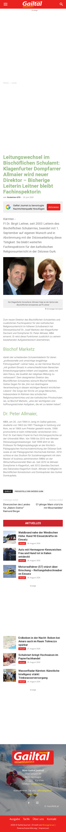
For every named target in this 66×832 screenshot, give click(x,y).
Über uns (38, 819)
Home (6, 82)
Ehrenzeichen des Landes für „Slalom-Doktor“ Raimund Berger (16, 508)
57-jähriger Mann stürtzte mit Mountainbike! (49, 506)
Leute (14, 82)
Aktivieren (53, 207)
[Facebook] (28, 803)
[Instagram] (37, 803)
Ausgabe (15, 819)
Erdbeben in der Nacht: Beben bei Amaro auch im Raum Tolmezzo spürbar (39, 641)
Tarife (26, 819)
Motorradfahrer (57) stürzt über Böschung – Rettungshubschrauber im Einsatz (40, 570)
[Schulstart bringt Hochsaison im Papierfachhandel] (9, 659)
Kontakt (51, 819)
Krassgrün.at (48, 825)
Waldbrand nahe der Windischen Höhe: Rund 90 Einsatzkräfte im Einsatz (38, 536)
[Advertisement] (33, 45)
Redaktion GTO (14, 197)
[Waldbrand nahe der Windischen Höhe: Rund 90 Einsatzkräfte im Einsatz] (9, 537)
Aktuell (22, 543)
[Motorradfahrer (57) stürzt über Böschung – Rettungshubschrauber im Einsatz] (9, 571)
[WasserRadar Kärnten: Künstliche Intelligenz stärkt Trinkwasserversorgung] (9, 675)
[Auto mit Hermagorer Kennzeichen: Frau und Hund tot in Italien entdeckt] (9, 554)
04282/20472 (38, 783)
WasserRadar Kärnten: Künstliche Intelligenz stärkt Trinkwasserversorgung (38, 674)
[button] (5, 4)
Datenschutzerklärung (27, 828)
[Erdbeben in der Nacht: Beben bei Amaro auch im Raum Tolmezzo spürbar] (9, 642)
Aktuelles (33, 523)
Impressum (44, 828)
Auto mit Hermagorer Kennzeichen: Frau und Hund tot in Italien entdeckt (40, 553)
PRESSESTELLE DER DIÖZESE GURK (29, 491)
